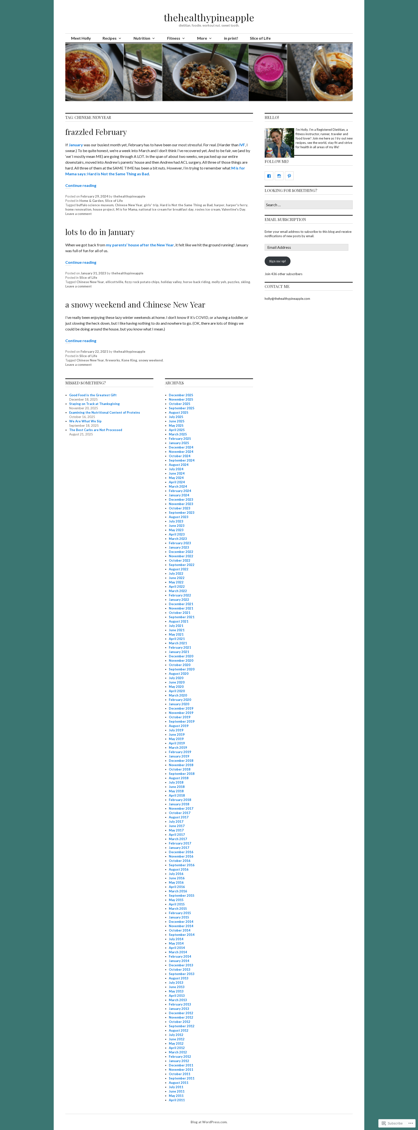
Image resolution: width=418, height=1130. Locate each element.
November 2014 (181, 926)
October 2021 (179, 613)
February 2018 (180, 800)
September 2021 (181, 617)
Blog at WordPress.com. (209, 1122)
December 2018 (181, 761)
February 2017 (180, 843)
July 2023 (176, 521)
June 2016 (177, 878)
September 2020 (181, 669)
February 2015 (180, 913)
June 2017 (177, 826)
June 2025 (177, 421)
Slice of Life (260, 38)
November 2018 (181, 765)
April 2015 (177, 904)
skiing (245, 282)
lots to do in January (100, 232)
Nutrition (142, 38)
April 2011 (177, 1100)
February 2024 (180, 491)
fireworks (112, 360)
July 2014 (176, 939)
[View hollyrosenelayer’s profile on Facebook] (269, 175)
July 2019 (176, 730)
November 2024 (181, 452)
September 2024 (181, 460)
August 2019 (178, 726)
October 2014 (179, 930)
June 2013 (177, 987)
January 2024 (179, 495)
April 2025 (177, 430)
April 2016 (177, 887)
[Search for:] (309, 205)
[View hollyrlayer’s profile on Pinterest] (289, 175)
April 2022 (177, 586)
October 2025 (179, 404)
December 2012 (181, 1013)
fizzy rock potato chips (142, 282)
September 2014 (181, 935)
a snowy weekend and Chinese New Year (135, 304)
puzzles (233, 282)
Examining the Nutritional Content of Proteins (104, 412)
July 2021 (176, 626)
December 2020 (181, 656)
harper (219, 205)
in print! (231, 38)
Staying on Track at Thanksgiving (94, 404)
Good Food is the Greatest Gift (93, 395)
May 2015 (176, 900)
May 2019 (176, 739)
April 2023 (177, 534)
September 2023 (181, 512)
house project (103, 209)
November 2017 (181, 808)
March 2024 (178, 486)
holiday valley (171, 282)
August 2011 (178, 1083)
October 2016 (179, 861)
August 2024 (178, 465)
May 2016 (176, 882)
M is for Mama (126, 209)
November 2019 (181, 713)
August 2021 (178, 621)
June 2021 (177, 630)
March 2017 (178, 839)
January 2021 (179, 652)
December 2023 (181, 499)
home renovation (78, 209)
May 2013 (176, 991)
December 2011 (181, 1065)
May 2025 (176, 425)
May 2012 (176, 1043)
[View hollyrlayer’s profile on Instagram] (279, 175)
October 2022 (179, 560)
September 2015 (181, 895)
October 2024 (179, 456)
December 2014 (181, 922)
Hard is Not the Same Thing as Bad (186, 205)
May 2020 (176, 687)
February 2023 (180, 543)
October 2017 (179, 813)
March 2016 (178, 891)
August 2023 (178, 517)
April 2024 (177, 482)
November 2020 (181, 660)
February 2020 (180, 700)
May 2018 (176, 791)
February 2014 (180, 956)
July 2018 (176, 782)
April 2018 (177, 795)
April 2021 (177, 639)
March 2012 (178, 1052)
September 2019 (181, 721)
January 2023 (179, 547)
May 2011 (176, 1096)
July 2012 (176, 1035)
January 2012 (179, 1061)
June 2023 (177, 526)
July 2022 (176, 573)
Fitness (173, 38)
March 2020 (178, 695)
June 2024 (177, 473)
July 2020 (176, 678)
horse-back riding (196, 282)
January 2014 (179, 961)
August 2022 (178, 569)
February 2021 (180, 647)
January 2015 (179, 917)
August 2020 (178, 673)
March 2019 (178, 747)
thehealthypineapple (209, 17)
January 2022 (179, 600)
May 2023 (176, 530)
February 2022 (180, 595)
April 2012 (177, 1048)
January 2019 (179, 756)
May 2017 (176, 830)
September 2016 (181, 865)
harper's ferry (236, 205)
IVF (242, 144)
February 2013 (180, 1004)
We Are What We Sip (85, 421)
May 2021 (176, 634)
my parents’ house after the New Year (140, 244)
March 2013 (178, 1000)
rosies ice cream (207, 209)
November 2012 (181, 1017)
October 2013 (179, 969)
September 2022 (181, 565)
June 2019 (177, 734)
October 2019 (179, 717)
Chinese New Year (128, 205)
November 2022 (181, 556)
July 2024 (176, 469)
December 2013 (181, 965)
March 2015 (178, 908)
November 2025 (181, 399)
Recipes (110, 38)
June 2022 (177, 578)
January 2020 (179, 704)
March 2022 (178, 591)
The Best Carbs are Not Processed (95, 430)
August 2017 (178, 817)
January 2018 (179, 804)
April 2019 (177, 743)
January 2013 (179, 1009)
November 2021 (181, 608)
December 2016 (181, 852)
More (202, 38)
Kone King (129, 360)
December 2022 (181, 552)
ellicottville (114, 282)
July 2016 (176, 874)
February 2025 (180, 438)
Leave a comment (78, 214)
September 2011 (181, 1078)
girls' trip (151, 205)
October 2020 (179, 665)
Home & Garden (91, 201)
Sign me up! (277, 261)
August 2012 (178, 1030)
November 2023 (181, 504)
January (76, 144)
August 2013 (178, 978)
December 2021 (181, 604)
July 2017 (176, 821)
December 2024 (181, 447)
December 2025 (181, 395)
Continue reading (80, 185)
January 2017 (179, 848)
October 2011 (179, 1074)
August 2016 (178, 869)
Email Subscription (285, 219)
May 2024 (176, 478)
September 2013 (181, 974)
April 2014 (177, 948)
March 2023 (178, 539)
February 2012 (180, 1056)
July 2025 (176, 417)
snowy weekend (151, 360)
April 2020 (177, 691)
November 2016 (181, 856)
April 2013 (177, 996)
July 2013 (176, 982)
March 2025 (178, 434)
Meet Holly (81, 38)
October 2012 (179, 1022)
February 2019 (180, 752)
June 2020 (177, 682)
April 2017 (177, 834)
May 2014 (176, 943)
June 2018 (177, 787)
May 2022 (176, 582)
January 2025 (179, 443)
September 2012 (181, 1026)
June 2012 (177, 1039)
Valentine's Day (233, 209)
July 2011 (176, 1087)
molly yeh (219, 282)
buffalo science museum (94, 205)
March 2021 (178, 643)
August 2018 (178, 778)
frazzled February (96, 131)
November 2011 (181, 1069)
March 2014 (178, 952)
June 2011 (177, 1091)
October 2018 (179, 769)
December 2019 (181, 708)
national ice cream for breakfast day (166, 209)
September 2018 (181, 774)
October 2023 (179, 508)
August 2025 (178, 412)
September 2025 (181, 408)
